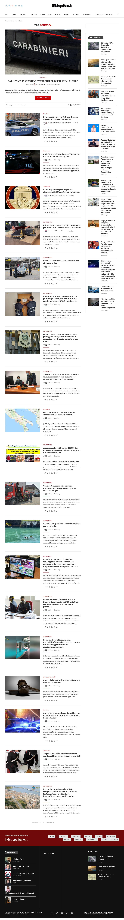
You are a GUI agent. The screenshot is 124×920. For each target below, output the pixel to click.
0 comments (22, 105)
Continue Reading (43, 97)
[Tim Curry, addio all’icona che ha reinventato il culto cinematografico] (93, 302)
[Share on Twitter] (71, 105)
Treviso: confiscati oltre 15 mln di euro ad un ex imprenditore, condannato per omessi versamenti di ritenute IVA (61, 377)
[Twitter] (9, 6)
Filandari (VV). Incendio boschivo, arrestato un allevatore (107, 47)
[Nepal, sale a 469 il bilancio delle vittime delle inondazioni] (93, 79)
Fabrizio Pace (17, 859)
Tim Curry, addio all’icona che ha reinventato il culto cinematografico (108, 303)
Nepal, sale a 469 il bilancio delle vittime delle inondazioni (108, 80)
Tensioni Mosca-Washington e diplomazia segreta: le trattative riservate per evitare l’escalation (108, 164)
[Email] (16, 6)
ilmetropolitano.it (10, 21)
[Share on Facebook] (68, 105)
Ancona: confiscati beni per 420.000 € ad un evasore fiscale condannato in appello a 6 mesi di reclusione (62, 450)
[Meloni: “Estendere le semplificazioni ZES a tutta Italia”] (93, 128)
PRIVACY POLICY (48, 853)
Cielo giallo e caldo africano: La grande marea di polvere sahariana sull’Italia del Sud (108, 64)
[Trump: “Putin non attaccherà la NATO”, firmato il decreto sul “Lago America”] (93, 143)
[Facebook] (6, 6)
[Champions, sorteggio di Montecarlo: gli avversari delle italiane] (93, 111)
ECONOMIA (58, 14)
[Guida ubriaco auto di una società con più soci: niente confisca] (22, 688)
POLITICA (34, 14)
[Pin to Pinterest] (73, 105)
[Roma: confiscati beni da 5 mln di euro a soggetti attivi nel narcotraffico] (22, 124)
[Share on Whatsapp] (78, 105)
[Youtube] (13, 6)
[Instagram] (19, 6)
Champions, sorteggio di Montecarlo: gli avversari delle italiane (107, 112)
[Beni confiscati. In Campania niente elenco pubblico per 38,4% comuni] (22, 420)
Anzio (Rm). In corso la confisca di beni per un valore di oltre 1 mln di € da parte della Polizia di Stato (62, 715)
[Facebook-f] (52, 913)
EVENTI (66, 14)
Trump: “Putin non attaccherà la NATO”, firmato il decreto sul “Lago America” (108, 144)
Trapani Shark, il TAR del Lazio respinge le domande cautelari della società (108, 247)
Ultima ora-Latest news (104, 14)
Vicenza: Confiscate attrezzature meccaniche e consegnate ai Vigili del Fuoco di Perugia (60, 488)
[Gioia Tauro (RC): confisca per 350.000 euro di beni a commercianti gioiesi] (22, 161)
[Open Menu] (6, 14)
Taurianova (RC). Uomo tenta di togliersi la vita (107, 289)
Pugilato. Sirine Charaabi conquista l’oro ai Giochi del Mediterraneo (108, 96)
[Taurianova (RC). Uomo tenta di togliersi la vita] (93, 289)
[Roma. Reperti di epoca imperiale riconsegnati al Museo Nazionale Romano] (22, 197)
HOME (14, 14)
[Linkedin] (22, 6)
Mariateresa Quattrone (21, 881)
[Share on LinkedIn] (75, 105)
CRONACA (23, 14)
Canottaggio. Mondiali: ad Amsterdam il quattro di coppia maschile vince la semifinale (108, 185)
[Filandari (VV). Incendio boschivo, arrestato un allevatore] (93, 46)
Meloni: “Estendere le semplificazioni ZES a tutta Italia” (108, 128)
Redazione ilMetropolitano (23, 873)
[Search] (118, 14)
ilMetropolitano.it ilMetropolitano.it (19, 893)
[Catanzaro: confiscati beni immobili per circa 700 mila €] (22, 268)
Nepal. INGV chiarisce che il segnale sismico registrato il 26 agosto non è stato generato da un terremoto (108, 206)
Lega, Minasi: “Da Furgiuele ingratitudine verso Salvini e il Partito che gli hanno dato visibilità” (108, 227)
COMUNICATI (87, 14)
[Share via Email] (80, 105)
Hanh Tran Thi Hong (20, 866)
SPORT (50, 14)
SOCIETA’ (76, 14)
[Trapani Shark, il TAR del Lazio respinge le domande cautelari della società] (93, 245)
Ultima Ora (92, 852)
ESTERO (42, 14)
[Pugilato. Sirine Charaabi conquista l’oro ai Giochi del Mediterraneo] (93, 94)
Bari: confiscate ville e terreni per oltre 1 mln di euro (43, 81)
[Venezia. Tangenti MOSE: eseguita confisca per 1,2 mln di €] (22, 531)
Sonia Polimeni (18, 899)
